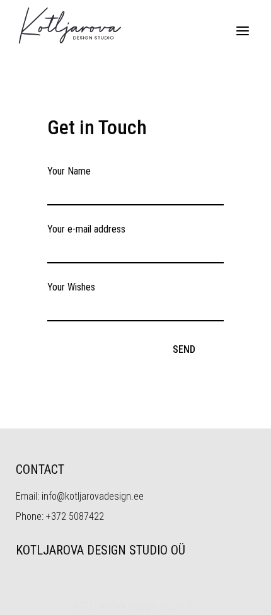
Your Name (69, 171)
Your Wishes (71, 287)
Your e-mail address (86, 229)
